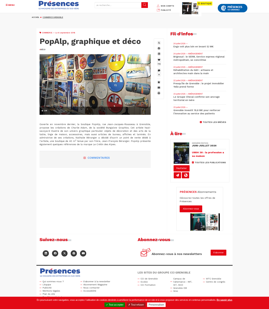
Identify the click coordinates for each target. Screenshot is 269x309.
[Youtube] (83, 253)
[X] (159, 43)
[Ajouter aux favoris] (159, 82)
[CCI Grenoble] (232, 8)
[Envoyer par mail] (159, 88)
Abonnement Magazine (95, 284)
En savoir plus (224, 300)
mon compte (167, 6)
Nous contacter (91, 287)
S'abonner (218, 252)
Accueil (35, 17)
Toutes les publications (210, 162)
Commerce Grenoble (53, 17)
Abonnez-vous (191, 208)
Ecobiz (144, 281)
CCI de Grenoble (149, 278)
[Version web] (185, 175)
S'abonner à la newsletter (96, 281)
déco (42, 49)
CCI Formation (148, 285)
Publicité (47, 287)
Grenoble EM (180, 288)
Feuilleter (181, 168)
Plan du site (48, 294)
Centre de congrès (215, 281)
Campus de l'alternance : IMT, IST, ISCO (182, 281)
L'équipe (46, 284)
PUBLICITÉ (166, 10)
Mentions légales (51, 291)
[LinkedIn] (46, 253)
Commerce (47, 33)
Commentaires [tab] (99, 157)
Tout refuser (137, 304)
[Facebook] (159, 48)
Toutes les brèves (214, 122)
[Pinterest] (74, 253)
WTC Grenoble (213, 278)
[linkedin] (159, 54)
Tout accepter (115, 304)
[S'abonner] (146, 252)
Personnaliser (156, 304)
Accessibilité (89, 291)
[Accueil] (58, 5)
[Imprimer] (159, 93)
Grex (175, 291)
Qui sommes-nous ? (53, 281)
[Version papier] (177, 175)
